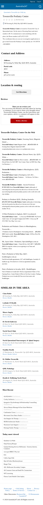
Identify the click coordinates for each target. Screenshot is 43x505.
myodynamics (12, 396)
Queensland (7, 12)
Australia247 (21, 6)
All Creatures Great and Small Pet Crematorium (18, 470)
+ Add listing (19, 488)
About (29, 488)
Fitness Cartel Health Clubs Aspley (14, 476)
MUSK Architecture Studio (16, 421)
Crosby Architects (13, 399)
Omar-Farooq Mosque (10, 444)
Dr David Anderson (10, 322)
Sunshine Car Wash (9, 440)
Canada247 (23, 496)
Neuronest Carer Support (15, 425)
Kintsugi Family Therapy (15, 428)
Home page (8, 488)
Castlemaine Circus (14, 412)
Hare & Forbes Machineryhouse (13, 461)
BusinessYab (21, 494)
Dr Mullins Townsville (10, 359)
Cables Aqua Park (9, 458)
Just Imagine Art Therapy (15, 418)
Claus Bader (7, 293)
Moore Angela (8, 312)
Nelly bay (23, 12)
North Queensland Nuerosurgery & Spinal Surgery (21, 340)
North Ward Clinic (9, 331)
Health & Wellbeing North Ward (14, 378)
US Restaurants (34, 494)
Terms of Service (18, 490)
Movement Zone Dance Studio (17, 415)
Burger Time (7, 464)
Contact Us (31, 490)
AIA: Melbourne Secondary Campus (14, 467)
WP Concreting (8, 473)
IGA (5, 455)
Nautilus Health (8, 350)
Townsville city (15, 12)
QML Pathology (8, 368)
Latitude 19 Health (9, 303)
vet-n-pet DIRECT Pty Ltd (11, 452)
